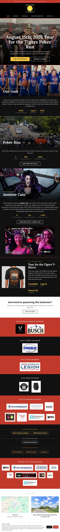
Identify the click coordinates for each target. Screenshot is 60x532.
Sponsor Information (37, 16)
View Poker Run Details (30, 163)
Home (8, 16)
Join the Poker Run (20, 59)
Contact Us (50, 16)
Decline (49, 527)
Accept (55, 527)
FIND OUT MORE (30, 311)
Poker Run (25, 16)
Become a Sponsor (40, 59)
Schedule (15, 16)
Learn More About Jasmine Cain (30, 222)
